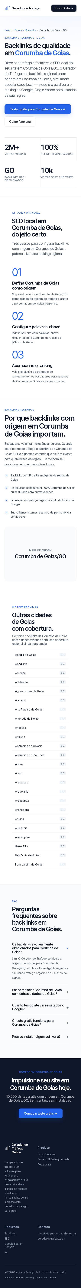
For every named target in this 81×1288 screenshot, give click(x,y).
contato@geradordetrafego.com (56, 1233)
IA (6, 1252)
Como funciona (20, 121)
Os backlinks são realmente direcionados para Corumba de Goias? (35, 948)
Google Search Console (13, 1245)
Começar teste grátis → (40, 1113)
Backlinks (10, 1233)
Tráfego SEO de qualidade (53, 1159)
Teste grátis (44, 1164)
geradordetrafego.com (51, 1238)
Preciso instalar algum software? (36, 1037)
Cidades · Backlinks (25, 30)
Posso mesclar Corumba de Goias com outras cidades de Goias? (37, 992)
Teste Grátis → (64, 8)
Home (8, 30)
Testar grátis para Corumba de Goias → (38, 109)
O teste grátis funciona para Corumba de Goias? (33, 1022)
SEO (7, 1238)
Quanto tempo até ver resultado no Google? (38, 1007)
